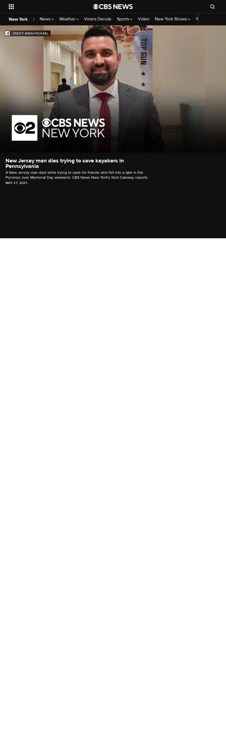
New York (18, 19)
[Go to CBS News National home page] (113, 6)
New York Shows (171, 19)
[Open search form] (212, 7)
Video (143, 19)
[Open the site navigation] (43, 6)
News (46, 19)
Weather (67, 19)
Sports (123, 19)
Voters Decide (97, 19)
